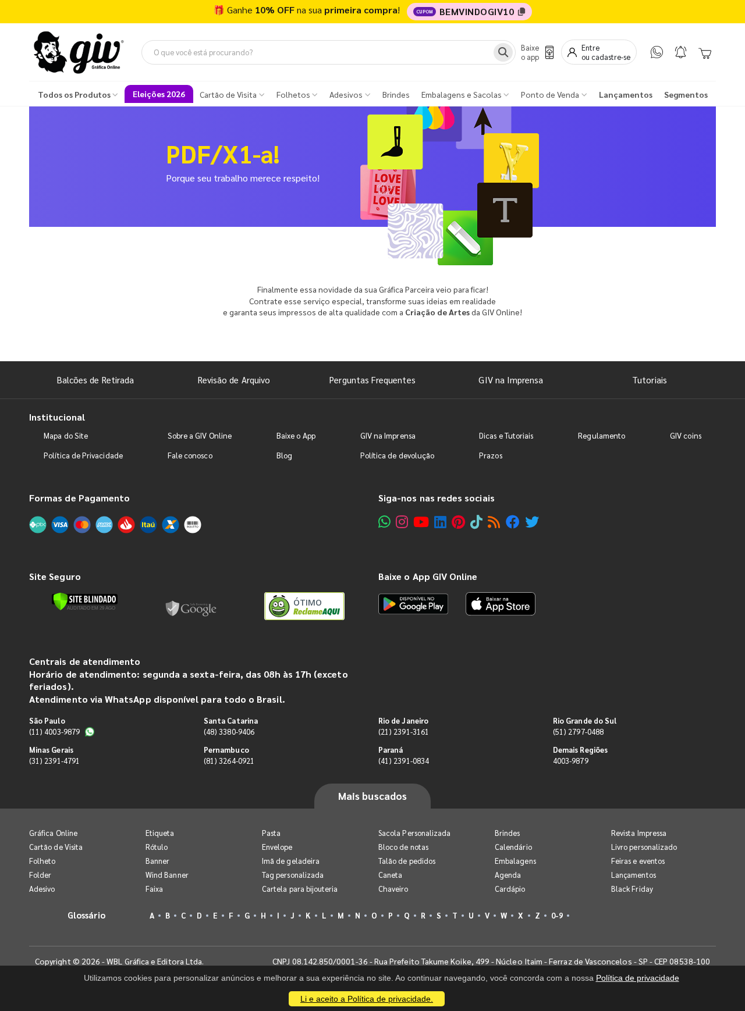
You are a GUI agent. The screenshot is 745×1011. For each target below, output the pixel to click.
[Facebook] (513, 521)
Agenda (508, 875)
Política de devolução (397, 455)
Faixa (154, 888)
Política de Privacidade (83, 455)
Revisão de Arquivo (234, 379)
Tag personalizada (293, 875)
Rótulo (157, 847)
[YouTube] (421, 521)
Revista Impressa (638, 833)
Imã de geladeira (291, 861)
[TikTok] (476, 521)
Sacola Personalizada (414, 833)
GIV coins (685, 435)
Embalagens (515, 861)
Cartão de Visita (56, 847)
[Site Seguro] (191, 606)
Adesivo (42, 888)
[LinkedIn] (440, 521)
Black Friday (632, 888)
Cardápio (510, 888)
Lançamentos (633, 875)
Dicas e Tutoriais (506, 435)
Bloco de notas (403, 847)
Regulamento (601, 435)
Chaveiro (393, 888)
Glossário (87, 914)
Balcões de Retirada (95, 379)
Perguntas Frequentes (372, 379)
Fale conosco (190, 455)
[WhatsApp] (657, 52)
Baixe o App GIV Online (427, 576)
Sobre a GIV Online (200, 435)
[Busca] (503, 52)
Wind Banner (167, 875)
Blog (284, 455)
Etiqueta (160, 833)
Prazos (490, 455)
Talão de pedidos (406, 861)
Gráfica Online (53, 833)
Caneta (390, 875)
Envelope (277, 847)
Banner (157, 861)
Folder (40, 875)
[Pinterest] (458, 521)
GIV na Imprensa (510, 379)
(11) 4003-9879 (54, 731)
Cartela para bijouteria (300, 888)
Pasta (271, 833)
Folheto (42, 861)
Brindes (507, 833)
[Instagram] (402, 521)
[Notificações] (680, 52)
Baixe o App (295, 435)
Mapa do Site (66, 435)
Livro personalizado (644, 847)
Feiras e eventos (638, 861)
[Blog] (494, 521)
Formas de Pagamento (79, 498)
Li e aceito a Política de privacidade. (366, 998)
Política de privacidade (637, 977)
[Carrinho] (705, 52)
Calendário (513, 847)
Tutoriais (649, 379)
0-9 (557, 915)
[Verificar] (84, 601)
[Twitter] (532, 521)
